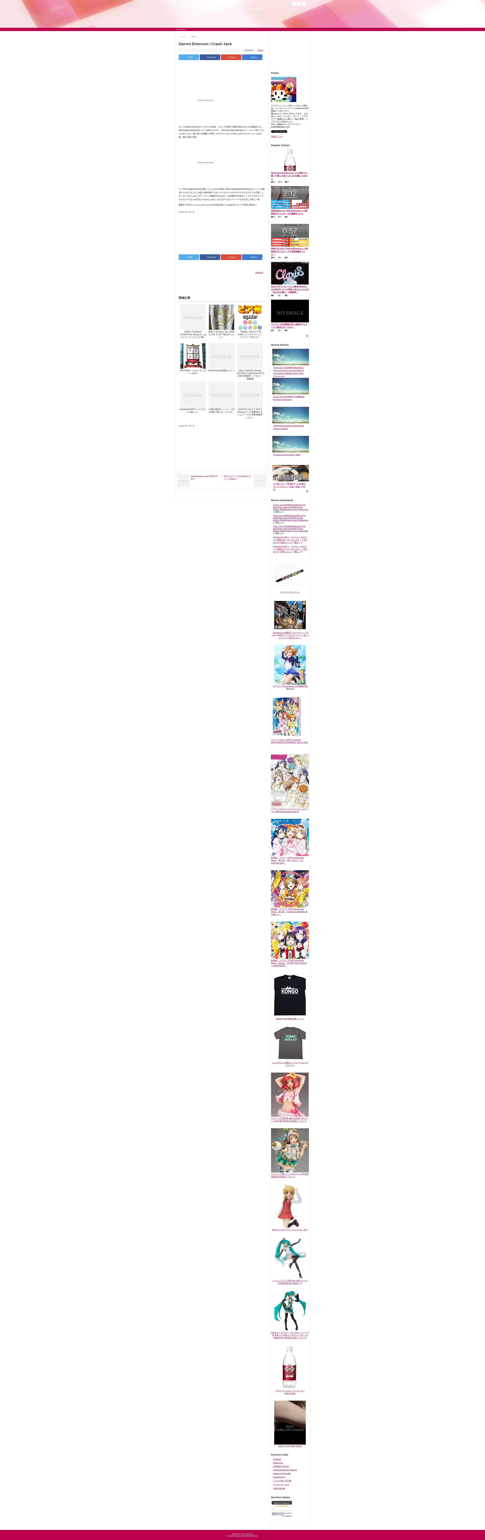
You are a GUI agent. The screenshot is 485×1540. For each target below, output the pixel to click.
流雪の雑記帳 (279, 1488)
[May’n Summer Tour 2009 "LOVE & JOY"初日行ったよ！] (221, 317)
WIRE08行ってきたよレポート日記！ (193, 372)
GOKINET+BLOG (281, 1466)
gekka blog (278, 1463)
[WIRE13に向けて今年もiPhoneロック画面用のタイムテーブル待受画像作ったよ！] (250, 395)
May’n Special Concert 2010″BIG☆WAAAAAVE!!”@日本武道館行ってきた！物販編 (251, 374)
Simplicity (249, 1534)
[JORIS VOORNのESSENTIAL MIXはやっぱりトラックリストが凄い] (193, 317)
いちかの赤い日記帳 (282, 1481)
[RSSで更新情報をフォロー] (303, 4)
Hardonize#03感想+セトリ (221, 370)
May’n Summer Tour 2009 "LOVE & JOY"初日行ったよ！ (222, 334)
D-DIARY (277, 1459)
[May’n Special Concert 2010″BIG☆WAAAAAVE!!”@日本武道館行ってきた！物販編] (250, 356)
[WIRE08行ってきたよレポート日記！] (193, 356)
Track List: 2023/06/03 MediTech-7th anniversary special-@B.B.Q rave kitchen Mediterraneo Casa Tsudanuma (290, 507)
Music (260, 50)
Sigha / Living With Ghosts (290, 1446)
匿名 (296, 543)
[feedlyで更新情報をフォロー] (299, 4)
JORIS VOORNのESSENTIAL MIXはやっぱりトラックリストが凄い (193, 334)
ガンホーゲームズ (281, 1485)
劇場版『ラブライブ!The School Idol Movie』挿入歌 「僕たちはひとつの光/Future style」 (287, 860)
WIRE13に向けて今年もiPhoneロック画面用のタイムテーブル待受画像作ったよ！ (250, 413)
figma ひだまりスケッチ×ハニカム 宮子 (290, 1230)
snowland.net (279, 1477)
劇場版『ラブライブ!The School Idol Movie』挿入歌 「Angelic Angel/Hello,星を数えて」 (289, 912)
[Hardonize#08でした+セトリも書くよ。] (193, 395)
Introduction (181, 29)
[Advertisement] (222, 69)
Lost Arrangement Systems (285, 1470)
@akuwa (259, 273)
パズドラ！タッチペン (290, 592)
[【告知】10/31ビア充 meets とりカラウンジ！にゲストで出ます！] (250, 317)
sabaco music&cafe (282, 1473)
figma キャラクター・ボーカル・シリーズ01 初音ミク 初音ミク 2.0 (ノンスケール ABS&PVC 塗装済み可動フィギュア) (290, 1335)
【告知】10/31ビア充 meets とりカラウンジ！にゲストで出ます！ (250, 334)
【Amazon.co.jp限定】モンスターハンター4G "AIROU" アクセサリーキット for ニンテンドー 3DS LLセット (290, 635)
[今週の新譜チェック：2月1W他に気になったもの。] (221, 395)
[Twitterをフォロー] (294, 4)
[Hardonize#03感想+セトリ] (221, 356)
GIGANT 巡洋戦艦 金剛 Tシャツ (290, 1019)
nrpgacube (188, 4)
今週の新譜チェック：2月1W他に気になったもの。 (221, 410)
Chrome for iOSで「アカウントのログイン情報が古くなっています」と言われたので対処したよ (290, 540)
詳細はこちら (277, 136)
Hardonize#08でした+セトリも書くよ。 (193, 410)
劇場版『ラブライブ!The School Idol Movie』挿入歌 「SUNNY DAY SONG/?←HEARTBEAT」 (289, 963)
